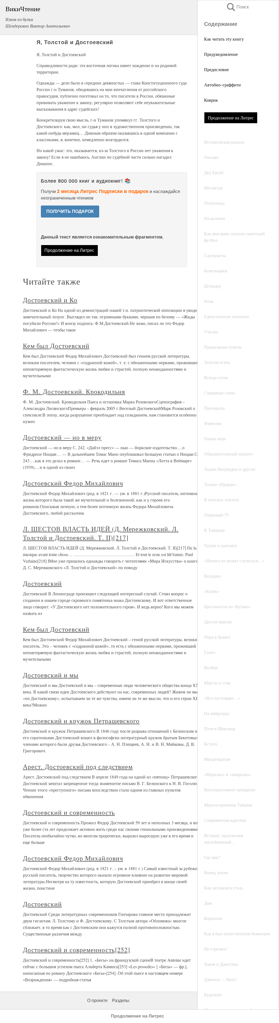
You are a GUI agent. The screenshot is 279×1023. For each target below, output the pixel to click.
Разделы (120, 1000)
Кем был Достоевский (56, 345)
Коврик (211, 100)
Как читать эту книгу (224, 39)
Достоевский (42, 583)
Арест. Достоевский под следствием (78, 766)
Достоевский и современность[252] (77, 949)
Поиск (237, 7)
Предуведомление (221, 54)
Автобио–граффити (222, 84)
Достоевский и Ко (50, 299)
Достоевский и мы (50, 675)
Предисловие (216, 69)
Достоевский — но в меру (62, 437)
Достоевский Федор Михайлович (73, 483)
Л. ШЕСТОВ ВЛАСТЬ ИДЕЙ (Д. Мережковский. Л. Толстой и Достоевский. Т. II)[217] (100, 533)
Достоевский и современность (69, 812)
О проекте (97, 1000)
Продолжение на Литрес (231, 117)
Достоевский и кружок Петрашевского (81, 720)
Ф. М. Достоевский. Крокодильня (74, 391)
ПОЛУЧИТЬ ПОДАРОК (70, 211)
